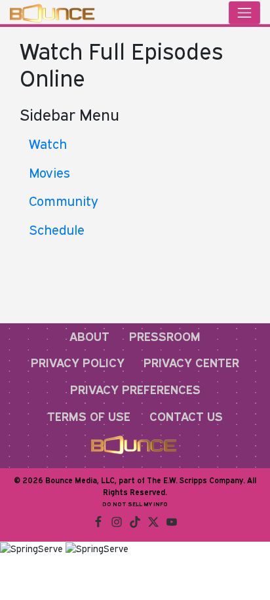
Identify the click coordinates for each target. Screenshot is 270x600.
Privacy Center (191, 362)
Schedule (57, 229)
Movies (49, 172)
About (89, 336)
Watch (48, 143)
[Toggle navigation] (244, 12)
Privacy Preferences (135, 389)
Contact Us (186, 416)
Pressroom (165, 336)
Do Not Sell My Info (135, 504)
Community (63, 201)
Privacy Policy (78, 362)
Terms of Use (88, 416)
